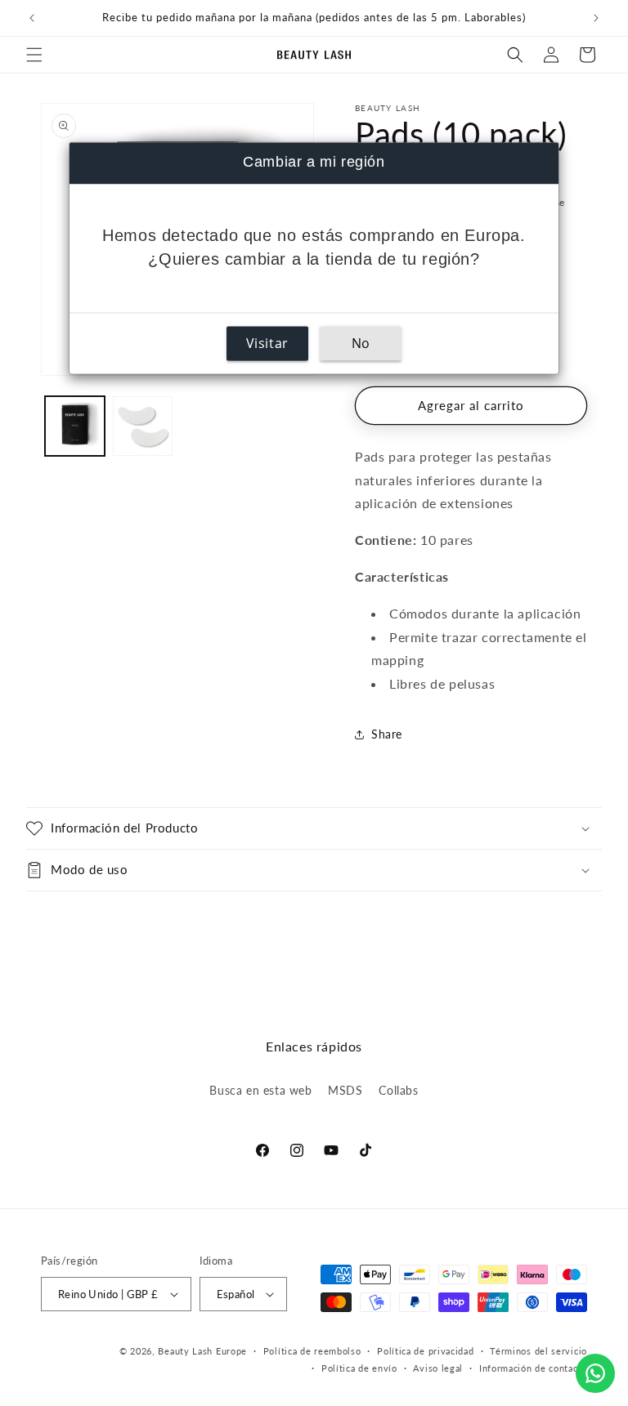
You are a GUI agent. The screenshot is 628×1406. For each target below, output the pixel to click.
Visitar (267, 344)
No (361, 344)
